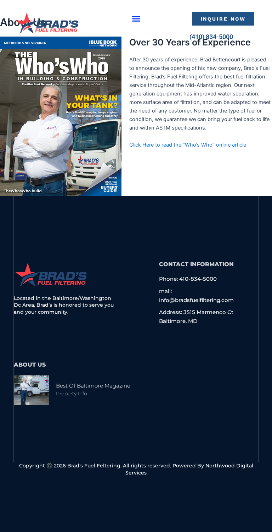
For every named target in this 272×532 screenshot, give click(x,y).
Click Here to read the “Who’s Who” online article (187, 145)
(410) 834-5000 (211, 36)
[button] (136, 19)
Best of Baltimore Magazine (93, 385)
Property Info (71, 393)
